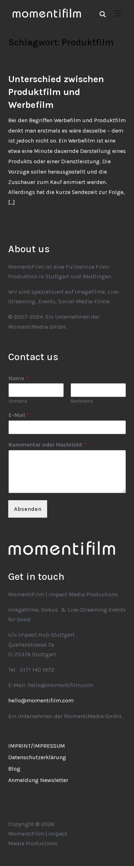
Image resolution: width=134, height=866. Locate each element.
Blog (14, 768)
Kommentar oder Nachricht (47, 444)
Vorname (18, 401)
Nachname (82, 401)
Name (18, 378)
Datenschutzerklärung (37, 757)
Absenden (27, 509)
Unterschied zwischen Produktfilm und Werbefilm (56, 92)
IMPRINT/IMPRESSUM (36, 745)
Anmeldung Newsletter (38, 780)
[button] (118, 13)
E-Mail (19, 415)
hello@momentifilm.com (41, 700)
